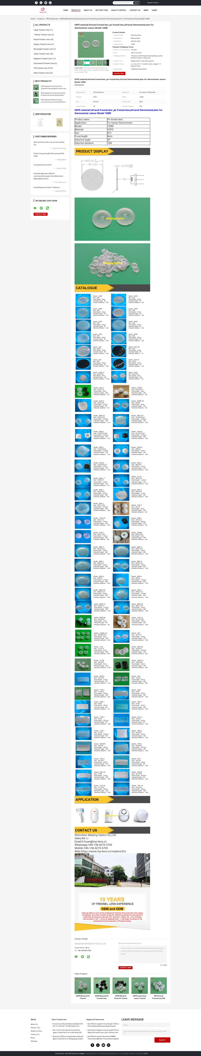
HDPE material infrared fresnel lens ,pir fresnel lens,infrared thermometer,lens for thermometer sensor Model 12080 (92, 70)
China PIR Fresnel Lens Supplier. (75, 1053)
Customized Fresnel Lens (44, 63)
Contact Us (135, 10)
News (146, 10)
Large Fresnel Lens (41, 30)
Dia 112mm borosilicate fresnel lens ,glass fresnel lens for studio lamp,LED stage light (67, 1031)
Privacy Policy (59, 1053)
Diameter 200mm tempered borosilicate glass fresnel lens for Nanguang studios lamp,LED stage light (68, 1037)
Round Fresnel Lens (42, 39)
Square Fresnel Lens (42, 44)
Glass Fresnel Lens (41, 73)
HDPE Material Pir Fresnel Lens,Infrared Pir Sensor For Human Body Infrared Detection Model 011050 (53, 95)
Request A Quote (152, 2)
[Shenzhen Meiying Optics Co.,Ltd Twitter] (41, 3)
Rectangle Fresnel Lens (43, 49)
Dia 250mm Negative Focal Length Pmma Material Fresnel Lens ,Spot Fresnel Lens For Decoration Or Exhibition (103, 1031)
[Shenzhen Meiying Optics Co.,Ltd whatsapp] (43, 208)
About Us (88, 10)
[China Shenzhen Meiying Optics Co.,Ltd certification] (40, 122)
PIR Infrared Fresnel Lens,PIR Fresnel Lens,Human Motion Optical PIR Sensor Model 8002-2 (159, 997)
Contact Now (119, 73)
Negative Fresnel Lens (43, 58)
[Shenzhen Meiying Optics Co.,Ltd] (43, 10)
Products (75, 10)
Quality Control (118, 10)
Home (65, 10)
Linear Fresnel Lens (41, 54)
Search (136, 3)
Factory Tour (101, 10)
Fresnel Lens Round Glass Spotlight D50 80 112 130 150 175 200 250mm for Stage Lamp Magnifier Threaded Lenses (68, 1025)
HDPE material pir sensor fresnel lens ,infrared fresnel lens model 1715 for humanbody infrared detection (139, 997)
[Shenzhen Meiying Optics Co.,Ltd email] (36, 208)
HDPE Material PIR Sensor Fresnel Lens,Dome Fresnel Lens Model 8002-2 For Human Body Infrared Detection (53, 102)
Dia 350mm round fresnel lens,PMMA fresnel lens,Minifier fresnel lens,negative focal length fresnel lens (103, 1037)
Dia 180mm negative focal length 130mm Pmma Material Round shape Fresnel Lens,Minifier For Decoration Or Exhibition (103, 1025)
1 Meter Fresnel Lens (42, 35)
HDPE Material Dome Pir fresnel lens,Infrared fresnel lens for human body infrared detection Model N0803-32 (120, 997)
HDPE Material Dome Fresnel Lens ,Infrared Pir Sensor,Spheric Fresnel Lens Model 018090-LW (53, 88)
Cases (154, 10)
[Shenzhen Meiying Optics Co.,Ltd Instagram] (50, 2)
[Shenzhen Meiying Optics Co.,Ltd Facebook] (36, 2)
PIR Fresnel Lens (52, 19)
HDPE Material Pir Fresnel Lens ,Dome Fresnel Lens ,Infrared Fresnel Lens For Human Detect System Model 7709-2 (102, 997)
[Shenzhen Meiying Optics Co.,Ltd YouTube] (46, 2)
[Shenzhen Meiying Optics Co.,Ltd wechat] (49, 208)
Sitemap (34, 1041)
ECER (146, 1053)
